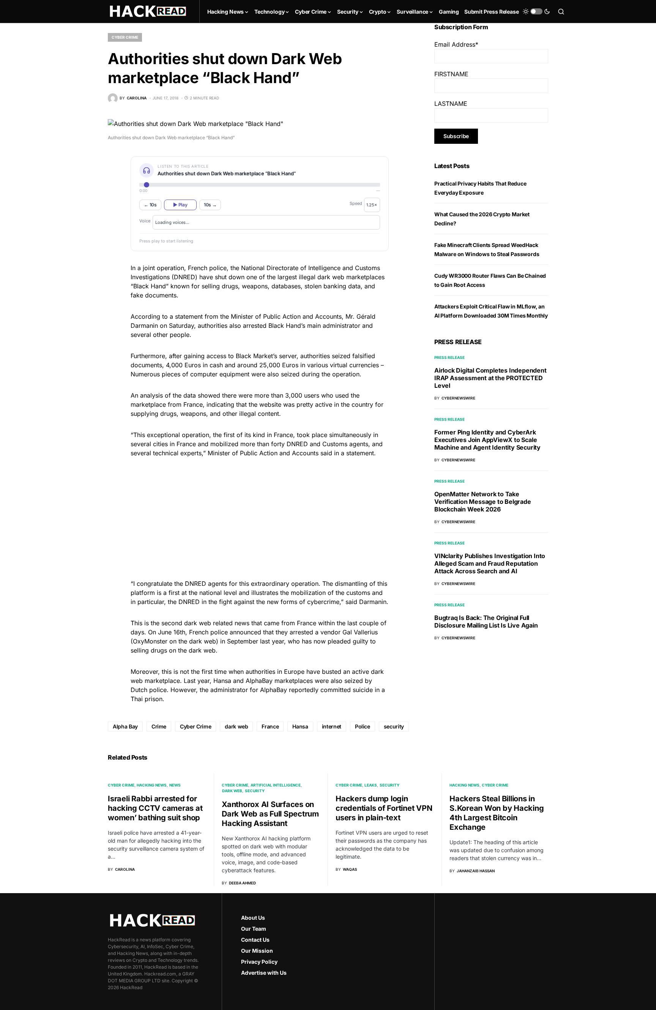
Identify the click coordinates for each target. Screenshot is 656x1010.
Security (255, 790)
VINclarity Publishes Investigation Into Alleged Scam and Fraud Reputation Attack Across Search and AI (489, 563)
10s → (210, 205)
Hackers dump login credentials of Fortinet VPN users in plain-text (384, 808)
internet (331, 726)
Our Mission (257, 950)
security (394, 726)
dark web (236, 726)
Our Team (253, 928)
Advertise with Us (264, 972)
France (270, 726)
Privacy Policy (259, 961)
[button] (536, 11)
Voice (144, 220)
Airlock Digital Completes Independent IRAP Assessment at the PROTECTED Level (490, 378)
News (175, 785)
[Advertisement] (260, 517)
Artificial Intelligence (276, 785)
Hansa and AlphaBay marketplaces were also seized (288, 680)
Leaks (370, 785)
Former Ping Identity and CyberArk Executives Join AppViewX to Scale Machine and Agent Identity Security (487, 439)
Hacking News (152, 785)
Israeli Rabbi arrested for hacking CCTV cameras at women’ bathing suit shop (155, 808)
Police (362, 726)
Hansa (300, 726)
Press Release (449, 357)
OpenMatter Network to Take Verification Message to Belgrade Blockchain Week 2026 (482, 501)
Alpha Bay (125, 726)
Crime (158, 726)
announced (245, 632)
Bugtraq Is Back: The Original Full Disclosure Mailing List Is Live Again (486, 621)
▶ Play (180, 205)
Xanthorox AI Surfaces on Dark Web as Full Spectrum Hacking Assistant (270, 814)
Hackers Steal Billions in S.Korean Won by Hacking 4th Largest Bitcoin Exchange (496, 813)
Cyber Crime (125, 37)
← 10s (150, 205)
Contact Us (255, 939)
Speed (356, 203)
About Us (253, 917)
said (327, 453)
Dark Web (232, 790)
